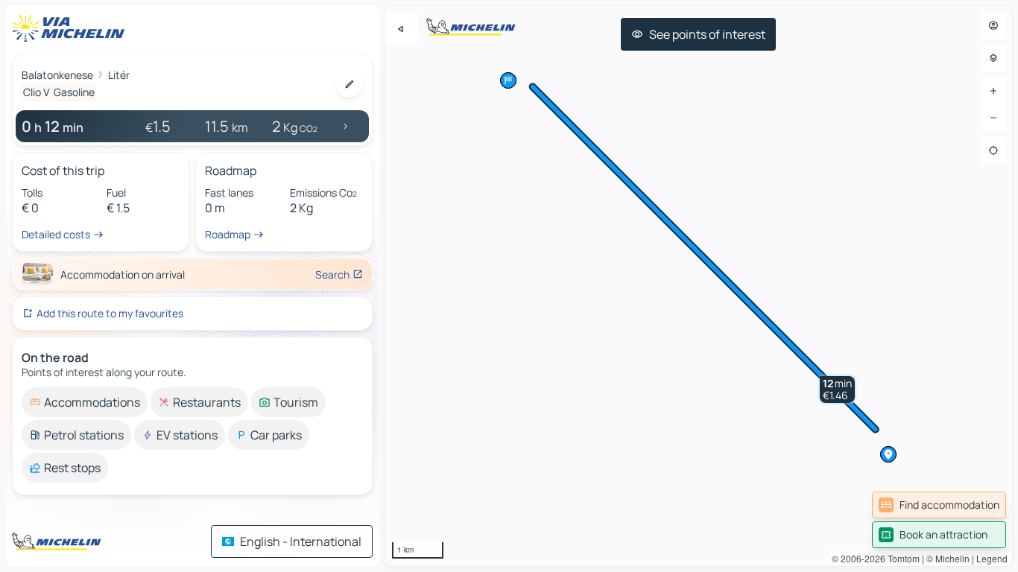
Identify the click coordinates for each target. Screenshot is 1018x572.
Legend (992, 558)
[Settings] (993, 58)
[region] (698, 286)
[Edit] (349, 84)
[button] (837, 389)
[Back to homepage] (71, 28)
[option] (85, 402)
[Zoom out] (993, 117)
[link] (939, 505)
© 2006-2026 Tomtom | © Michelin (901, 558)
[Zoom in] (993, 90)
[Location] (993, 150)
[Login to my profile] (993, 25)
